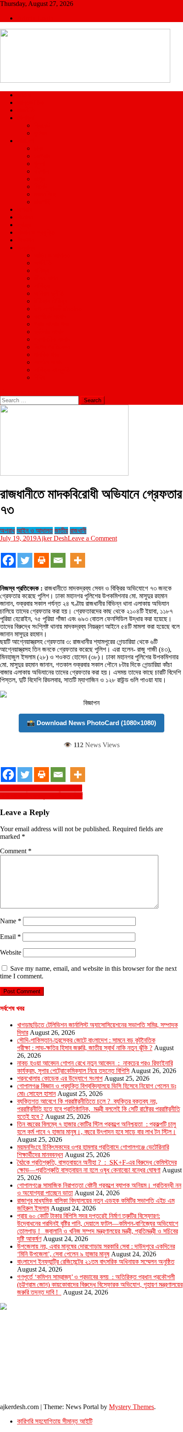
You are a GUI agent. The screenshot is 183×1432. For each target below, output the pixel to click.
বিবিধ (39, 377)
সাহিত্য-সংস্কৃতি (52, 369)
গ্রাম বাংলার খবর (51, 324)
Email (10, 936)
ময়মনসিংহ (45, 194)
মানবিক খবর (46, 354)
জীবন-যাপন (46, 278)
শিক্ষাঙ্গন (25, 240)
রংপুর (39, 178)
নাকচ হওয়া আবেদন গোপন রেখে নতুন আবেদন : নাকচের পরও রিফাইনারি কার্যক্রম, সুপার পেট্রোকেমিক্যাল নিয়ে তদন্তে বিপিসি (95, 1066)
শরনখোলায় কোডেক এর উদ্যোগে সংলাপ (60, 1078)
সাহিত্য (42, 285)
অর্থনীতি (42, 262)
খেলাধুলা (25, 117)
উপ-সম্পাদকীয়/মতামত (58, 308)
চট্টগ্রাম (42, 156)
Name (10, 921)
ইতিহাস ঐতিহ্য (50, 301)
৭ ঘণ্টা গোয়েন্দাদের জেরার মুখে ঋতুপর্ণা (41, 788)
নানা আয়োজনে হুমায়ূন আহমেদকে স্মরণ (41, 795)
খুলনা (39, 163)
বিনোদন (25, 217)
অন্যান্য (26, 247)
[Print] (41, 556)
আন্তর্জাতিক (30, 102)
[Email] (58, 556)
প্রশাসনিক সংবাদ (52, 339)
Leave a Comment (92, 538)
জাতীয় (24, 94)
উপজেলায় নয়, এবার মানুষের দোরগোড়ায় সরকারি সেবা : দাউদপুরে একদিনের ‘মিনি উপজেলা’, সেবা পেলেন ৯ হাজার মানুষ (96, 1250)
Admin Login (35, 18)
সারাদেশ (25, 140)
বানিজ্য (41, 270)
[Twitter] (24, 556)
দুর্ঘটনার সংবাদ (49, 331)
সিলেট (40, 186)
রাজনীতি (25, 110)
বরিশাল (41, 171)
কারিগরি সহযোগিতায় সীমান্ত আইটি (54, 1421)
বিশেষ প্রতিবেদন (52, 346)
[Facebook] (8, 556)
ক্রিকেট (42, 125)
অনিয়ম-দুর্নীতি (49, 293)
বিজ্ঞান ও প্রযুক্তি (36, 232)
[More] (77, 556)
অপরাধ (24, 209)
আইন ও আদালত (52, 255)
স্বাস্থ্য (24, 224)
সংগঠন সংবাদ (48, 362)
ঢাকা (38, 148)
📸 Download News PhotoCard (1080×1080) (91, 722)
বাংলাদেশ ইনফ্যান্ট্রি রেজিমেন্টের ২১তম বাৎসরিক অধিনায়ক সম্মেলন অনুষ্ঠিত (95, 1261)
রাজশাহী (42, 201)
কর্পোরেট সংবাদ (50, 316)
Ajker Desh (52, 538)
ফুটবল (40, 133)
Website (10, 952)
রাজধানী (78, 530)
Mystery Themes (131, 1406)
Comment (15, 851)
